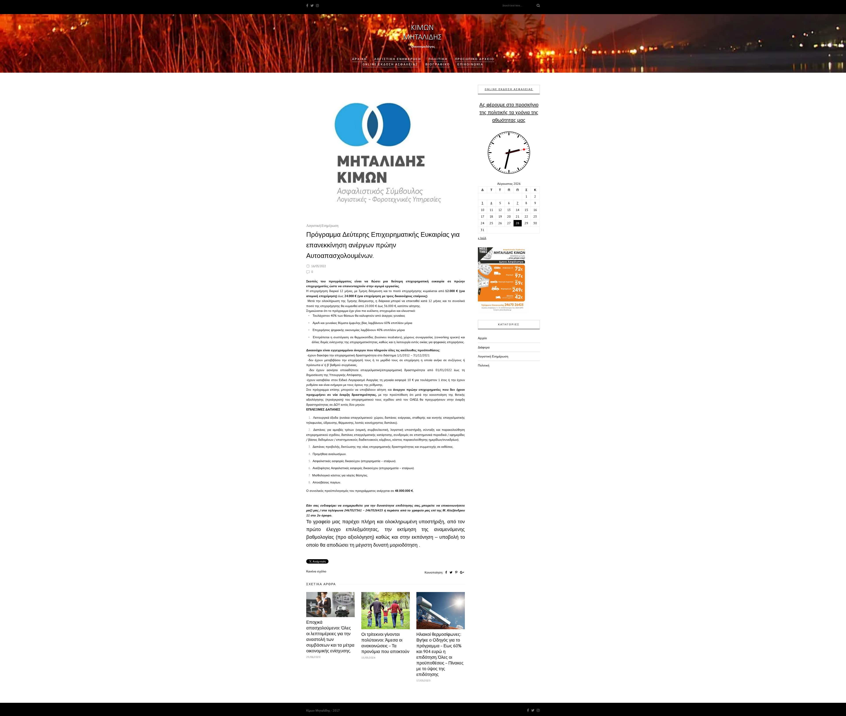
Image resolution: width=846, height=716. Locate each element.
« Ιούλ (482, 238)
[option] (385, 152)
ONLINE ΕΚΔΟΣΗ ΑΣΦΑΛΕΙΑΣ (509, 89)
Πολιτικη (438, 59)
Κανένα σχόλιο (316, 571)
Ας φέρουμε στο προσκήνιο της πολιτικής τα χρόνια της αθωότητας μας (508, 112)
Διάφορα (484, 347)
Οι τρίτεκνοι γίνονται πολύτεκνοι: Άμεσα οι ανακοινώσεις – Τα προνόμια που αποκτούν (385, 642)
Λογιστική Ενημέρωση (397, 59)
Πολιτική (483, 365)
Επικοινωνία (470, 64)
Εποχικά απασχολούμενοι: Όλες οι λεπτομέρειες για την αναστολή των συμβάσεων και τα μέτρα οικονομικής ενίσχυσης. (330, 636)
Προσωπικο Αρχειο (474, 59)
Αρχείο (482, 338)
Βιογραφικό (437, 64)
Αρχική (359, 59)
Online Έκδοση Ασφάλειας (390, 64)
